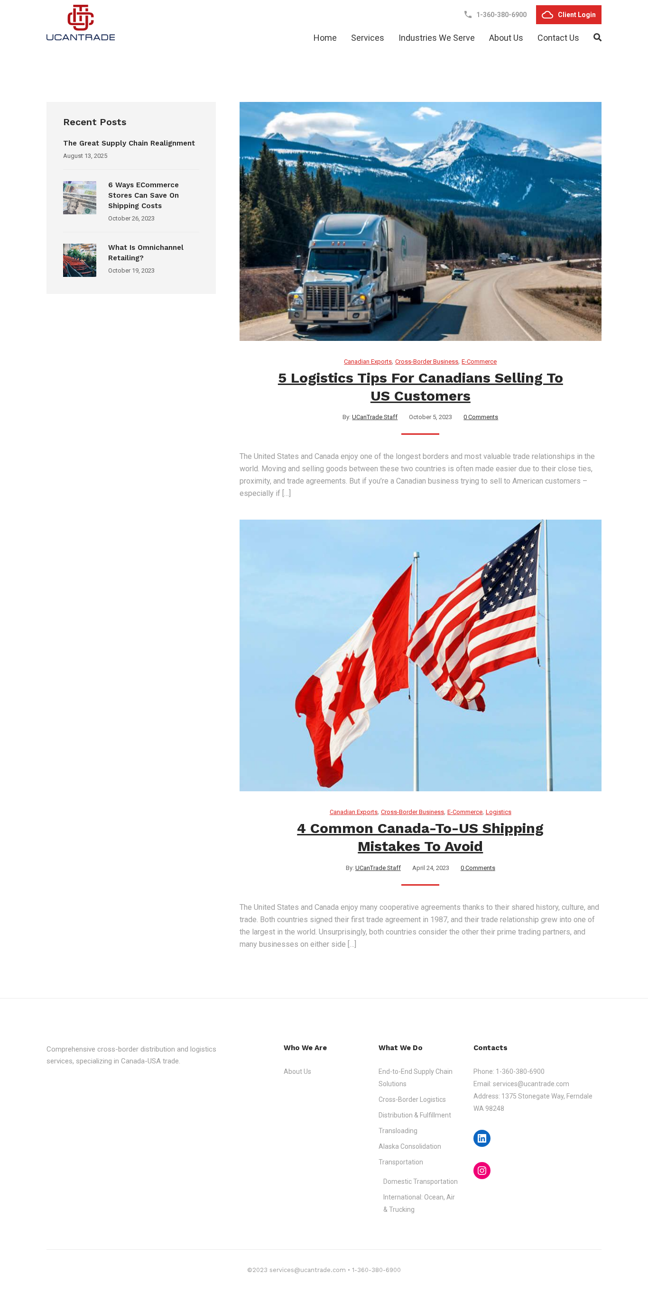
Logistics (498, 811)
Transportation (401, 1162)
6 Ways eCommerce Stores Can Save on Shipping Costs (143, 195)
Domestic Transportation (420, 1181)
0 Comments (480, 417)
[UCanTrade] (80, 22)
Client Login (577, 14)
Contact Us (558, 38)
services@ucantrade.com (531, 1084)
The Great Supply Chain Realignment (130, 143)
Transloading (398, 1131)
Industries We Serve (436, 38)
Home (325, 38)
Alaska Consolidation (410, 1146)
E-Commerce (479, 361)
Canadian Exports (368, 361)
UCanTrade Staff (375, 417)
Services (367, 38)
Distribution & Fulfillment (415, 1115)
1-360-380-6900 (520, 1071)
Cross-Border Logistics (412, 1099)
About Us (506, 38)
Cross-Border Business (426, 361)
